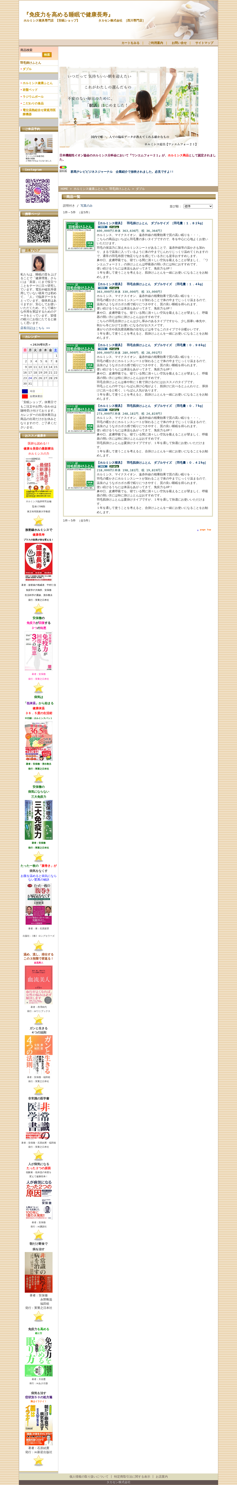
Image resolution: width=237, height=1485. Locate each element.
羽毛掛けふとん (30, 62)
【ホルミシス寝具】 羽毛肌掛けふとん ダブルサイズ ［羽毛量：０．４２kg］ (152, 462)
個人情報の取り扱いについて (89, 1476)
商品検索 (26, 50)
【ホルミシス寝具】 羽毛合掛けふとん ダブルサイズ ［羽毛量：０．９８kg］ (152, 345)
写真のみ (87, 205)
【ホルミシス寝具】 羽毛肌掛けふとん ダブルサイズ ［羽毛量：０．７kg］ (151, 405)
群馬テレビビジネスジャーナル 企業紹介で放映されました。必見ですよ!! (122, 171)
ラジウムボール (33, 96)
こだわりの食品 (33, 103)
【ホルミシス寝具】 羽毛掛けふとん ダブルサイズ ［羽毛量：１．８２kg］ (151, 223)
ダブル (27, 69)
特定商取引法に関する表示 (132, 1476)
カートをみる (131, 43)
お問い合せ (179, 43)
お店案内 (162, 1476)
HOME (64, 188)
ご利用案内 (155, 43)
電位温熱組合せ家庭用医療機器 (39, 112)
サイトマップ (204, 43)
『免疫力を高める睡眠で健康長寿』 (68, 14)
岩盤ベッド (30, 89)
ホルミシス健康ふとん (38, 83)
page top (205, 529)
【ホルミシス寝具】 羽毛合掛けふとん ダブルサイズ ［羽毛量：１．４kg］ (151, 284)
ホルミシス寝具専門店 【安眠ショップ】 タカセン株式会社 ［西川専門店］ (84, 20)
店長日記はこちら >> (35, 328)
